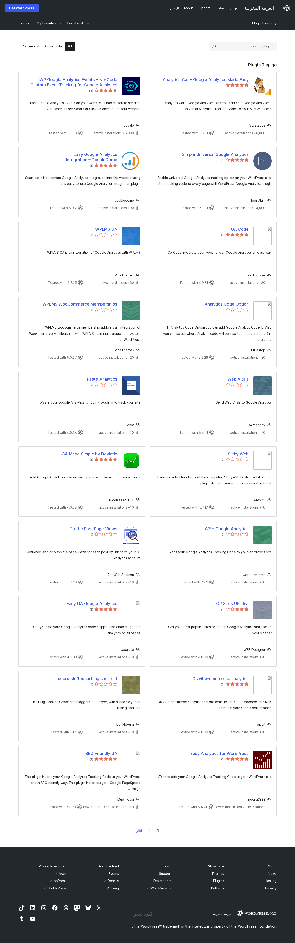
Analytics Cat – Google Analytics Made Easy (206, 79)
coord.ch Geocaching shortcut (87, 678)
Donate (111, 881)
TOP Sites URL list (231, 603)
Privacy (271, 888)
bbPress (58, 881)
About (272, 866)
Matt (61, 874)
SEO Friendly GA (101, 753)
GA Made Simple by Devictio (89, 453)
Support (165, 874)
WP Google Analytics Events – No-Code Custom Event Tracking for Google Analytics (73, 82)
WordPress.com (52, 866)
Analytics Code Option (227, 304)
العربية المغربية (223, 914)
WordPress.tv (159, 888)
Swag (112, 888)
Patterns (217, 888)
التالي (139, 831)
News (272, 874)
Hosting (271, 881)
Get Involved (109, 866)
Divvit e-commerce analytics (220, 678)
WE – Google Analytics (227, 528)
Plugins (218, 881)
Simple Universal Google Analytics (215, 154)
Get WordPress (21, 8)
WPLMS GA (106, 229)
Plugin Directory (264, 23)
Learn (167, 866)
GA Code (240, 229)
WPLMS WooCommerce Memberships (79, 304)
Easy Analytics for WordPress (219, 753)
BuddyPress (55, 888)
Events (114, 874)
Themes (218, 874)
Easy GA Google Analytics (92, 603)
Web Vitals (238, 379)
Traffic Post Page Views (93, 528)
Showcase (216, 866)
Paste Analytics (102, 379)
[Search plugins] (214, 46)
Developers (162, 881)
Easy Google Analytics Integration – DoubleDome (91, 157)
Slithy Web (238, 453)
